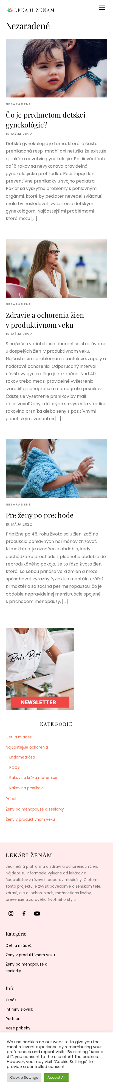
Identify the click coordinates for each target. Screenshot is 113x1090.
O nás (11, 1000)
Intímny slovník (19, 1009)
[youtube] (37, 913)
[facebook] (24, 913)
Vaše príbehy (18, 1028)
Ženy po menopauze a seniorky (35, 809)
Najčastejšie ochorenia (27, 747)
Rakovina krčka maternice (33, 777)
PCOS (14, 767)
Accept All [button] (56, 1077)
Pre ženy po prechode (40, 515)
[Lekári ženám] (30, 11)
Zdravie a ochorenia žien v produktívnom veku (45, 319)
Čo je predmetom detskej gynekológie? (45, 119)
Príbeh (12, 798)
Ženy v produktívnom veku (30, 819)
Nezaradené (18, 104)
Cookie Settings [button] (24, 1077)
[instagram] (11, 913)
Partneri (13, 1018)
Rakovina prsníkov (26, 788)
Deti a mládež (19, 737)
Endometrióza (22, 757)
